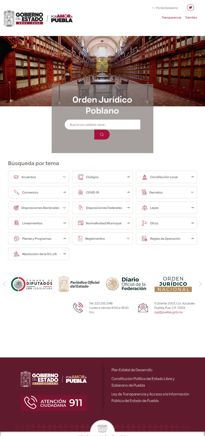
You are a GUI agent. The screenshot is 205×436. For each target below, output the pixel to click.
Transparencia (171, 17)
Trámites (191, 17)
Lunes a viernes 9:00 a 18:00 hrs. (109, 309)
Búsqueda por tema (33, 162)
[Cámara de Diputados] (31, 283)
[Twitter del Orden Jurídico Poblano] (190, 9)
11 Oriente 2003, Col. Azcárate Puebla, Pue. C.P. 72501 (174, 305)
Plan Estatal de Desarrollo (132, 369)
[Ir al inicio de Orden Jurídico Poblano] (43, 16)
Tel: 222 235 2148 (101, 303)
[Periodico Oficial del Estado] (78, 283)
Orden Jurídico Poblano (102, 104)
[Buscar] (102, 135)
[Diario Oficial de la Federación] (126, 283)
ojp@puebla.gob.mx (168, 312)
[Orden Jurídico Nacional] (173, 283)
